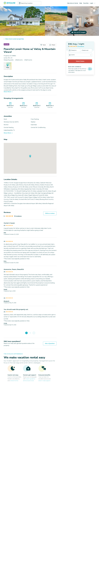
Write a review (50, 213)
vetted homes (14, 380)
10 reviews (80, 46)
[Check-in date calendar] (69, 50)
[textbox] (29, 3)
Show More (7, 91)
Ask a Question (50, 343)
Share (53, 45)
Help (80, 3)
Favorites (86, 3)
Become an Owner (72, 3)
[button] (80, 55)
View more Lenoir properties (14, 39)
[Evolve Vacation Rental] (9, 3)
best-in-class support (44, 380)
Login (91, 3)
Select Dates (80, 61)
